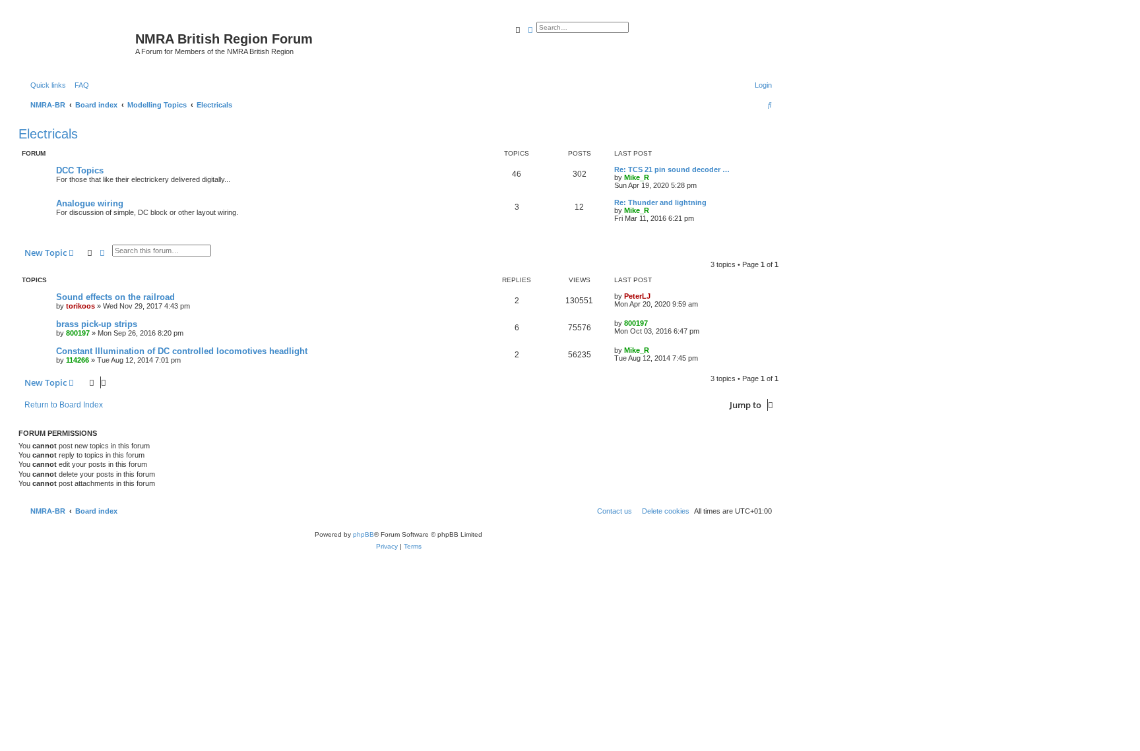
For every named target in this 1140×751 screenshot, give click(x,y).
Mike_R (636, 177)
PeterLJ (637, 296)
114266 (77, 360)
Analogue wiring (89, 203)
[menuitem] (79, 85)
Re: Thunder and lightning (660, 202)
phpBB (363, 534)
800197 (78, 333)
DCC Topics (80, 170)
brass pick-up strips (96, 324)
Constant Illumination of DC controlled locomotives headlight (181, 351)
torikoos (80, 306)
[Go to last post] (655, 296)
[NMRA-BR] (78, 43)
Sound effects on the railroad (115, 297)
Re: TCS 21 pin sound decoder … (672, 169)
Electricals (48, 134)
